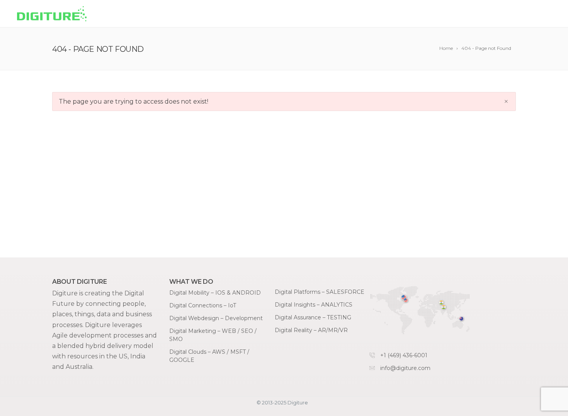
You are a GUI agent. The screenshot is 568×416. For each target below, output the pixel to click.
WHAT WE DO (326, 14)
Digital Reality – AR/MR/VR (311, 330)
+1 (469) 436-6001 (403, 355)
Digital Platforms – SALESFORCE (319, 291)
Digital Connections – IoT (202, 305)
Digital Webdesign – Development (216, 318)
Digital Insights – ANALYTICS (313, 304)
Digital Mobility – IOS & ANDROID (215, 292)
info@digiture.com (405, 368)
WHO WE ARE (455, 14)
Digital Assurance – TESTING (313, 317)
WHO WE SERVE (391, 14)
